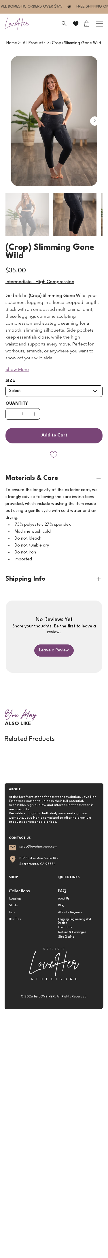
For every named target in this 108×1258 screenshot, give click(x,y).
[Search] (63, 24)
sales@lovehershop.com (38, 846)
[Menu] (99, 23)
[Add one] (34, 414)
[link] (86, 24)
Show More (17, 369)
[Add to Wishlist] (54, 454)
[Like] (75, 23)
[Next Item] (94, 121)
